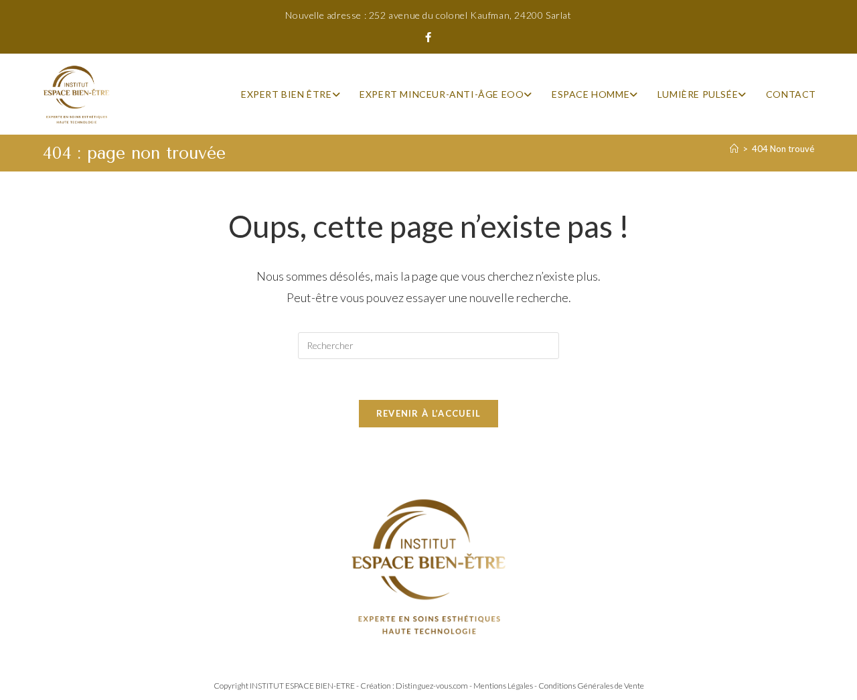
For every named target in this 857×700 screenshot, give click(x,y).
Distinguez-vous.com (432, 686)
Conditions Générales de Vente (591, 686)
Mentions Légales (503, 686)
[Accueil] (734, 148)
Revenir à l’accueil (428, 413)
